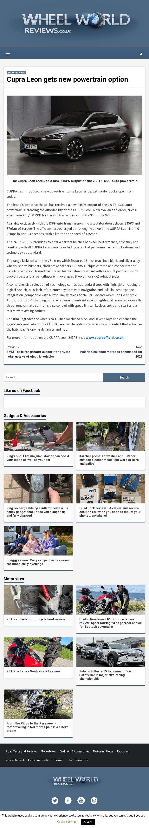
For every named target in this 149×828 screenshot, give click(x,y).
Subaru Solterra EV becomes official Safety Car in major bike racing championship (105, 675)
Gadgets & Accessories (74, 751)
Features (123, 751)
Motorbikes (48, 751)
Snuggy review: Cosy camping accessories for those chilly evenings (38, 562)
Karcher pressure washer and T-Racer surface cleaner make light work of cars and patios (109, 459)
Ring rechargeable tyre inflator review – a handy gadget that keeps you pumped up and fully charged (37, 511)
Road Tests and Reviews (21, 751)
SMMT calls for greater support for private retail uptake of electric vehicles (38, 351)
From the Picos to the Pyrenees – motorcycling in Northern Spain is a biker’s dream (37, 727)
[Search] (141, 54)
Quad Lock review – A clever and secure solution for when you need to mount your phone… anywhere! (110, 511)
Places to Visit (15, 760)
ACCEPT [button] (88, 821)
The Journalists (77, 760)
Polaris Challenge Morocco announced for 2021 (111, 351)
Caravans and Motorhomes (46, 760)
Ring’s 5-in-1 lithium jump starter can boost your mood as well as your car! (38, 458)
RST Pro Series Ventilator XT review (33, 671)
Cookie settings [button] (66, 821)
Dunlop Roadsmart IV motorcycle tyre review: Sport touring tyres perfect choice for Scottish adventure (110, 623)
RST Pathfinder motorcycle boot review (36, 619)
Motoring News (16, 72)
